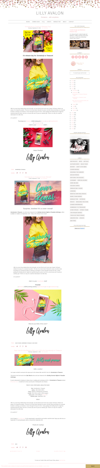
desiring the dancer (77, 172)
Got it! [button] (92, 466)
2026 (72, 80)
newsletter (74, 199)
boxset (72, 166)
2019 (72, 116)
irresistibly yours (76, 188)
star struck (34, 343)
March (74, 108)
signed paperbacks (76, 204)
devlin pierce (74, 174)
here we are (74, 183)
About (64, 21)
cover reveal (18, 343)
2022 (72, 88)
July (74, 106)
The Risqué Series (76, 212)
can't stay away (81, 166)
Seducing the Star (82, 201)
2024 (72, 84)
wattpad (73, 220)
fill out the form (21, 418)
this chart (44, 394)
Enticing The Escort (77, 177)
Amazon (28, 121)
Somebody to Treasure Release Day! (38, 26)
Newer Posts (17, 451)
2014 (72, 126)
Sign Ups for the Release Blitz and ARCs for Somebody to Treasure (38, 350)
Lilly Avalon (50, 13)
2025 (72, 82)
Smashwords (54, 121)
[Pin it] (26, 173)
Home (38, 451)
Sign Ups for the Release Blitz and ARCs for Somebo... (80, 101)
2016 (72, 122)
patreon (82, 199)
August (74, 104)
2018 (72, 118)
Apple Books (41, 286)
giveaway (73, 180)
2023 (72, 86)
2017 (72, 120)
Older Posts (59, 451)
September (75, 92)
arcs (16, 444)
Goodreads (40, 125)
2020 (72, 114)
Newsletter (57, 21)
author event (74, 164)
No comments (45, 28)
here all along (82, 180)
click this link (62, 460)
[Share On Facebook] (20, 173)
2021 (72, 112)
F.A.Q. (43, 21)
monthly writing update (78, 193)
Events (49, 21)
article (86, 161)
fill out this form (14, 381)
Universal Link (38, 123)
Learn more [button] (46, 466)
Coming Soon (36, 21)
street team (84, 209)
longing (73, 191)
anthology (73, 161)
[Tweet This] (17, 173)
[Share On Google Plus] (23, 173)
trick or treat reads (77, 215)
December (75, 90)
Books (28, 21)
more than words (76, 196)
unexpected (74, 218)
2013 (72, 128)
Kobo (43, 121)
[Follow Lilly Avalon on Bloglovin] (79, 228)
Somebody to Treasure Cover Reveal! (38, 177)
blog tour (84, 164)
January (75, 110)
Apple (47, 121)
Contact (71, 21)
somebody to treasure (20, 169)
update (82, 218)
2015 (72, 124)
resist (72, 201)
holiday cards (74, 185)
